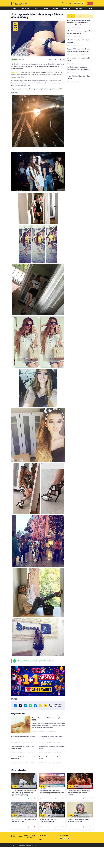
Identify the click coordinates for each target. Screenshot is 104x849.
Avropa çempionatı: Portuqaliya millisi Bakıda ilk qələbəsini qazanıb (79, 793)
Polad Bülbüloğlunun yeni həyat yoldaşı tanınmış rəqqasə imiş (79, 32)
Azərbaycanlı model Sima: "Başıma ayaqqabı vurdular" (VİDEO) (22, 747)
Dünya (90, 8)
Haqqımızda (42, 835)
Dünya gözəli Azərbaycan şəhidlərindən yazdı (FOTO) (23, 737)
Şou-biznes (79, 8)
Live (91, 3)
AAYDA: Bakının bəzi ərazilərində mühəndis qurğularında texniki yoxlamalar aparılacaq (24, 793)
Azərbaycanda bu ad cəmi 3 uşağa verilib (78, 59)
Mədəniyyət (67, 8)
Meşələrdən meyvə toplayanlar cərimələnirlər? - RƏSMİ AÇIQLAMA (78, 68)
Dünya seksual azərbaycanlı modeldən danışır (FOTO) (51, 757)
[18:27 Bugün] (24, 809)
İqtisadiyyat (25, 8)
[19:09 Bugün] (24, 780)
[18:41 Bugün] (80, 780)
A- (61, 59)
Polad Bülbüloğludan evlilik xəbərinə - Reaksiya (79, 41)
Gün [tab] (71, 16)
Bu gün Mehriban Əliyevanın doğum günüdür (78, 77)
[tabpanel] (80, 51)
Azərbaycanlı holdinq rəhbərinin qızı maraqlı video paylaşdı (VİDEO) (24, 757)
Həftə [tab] (79, 16)
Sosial (37, 8)
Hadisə (55, 8)
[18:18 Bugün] (80, 809)
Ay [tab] (88, 16)
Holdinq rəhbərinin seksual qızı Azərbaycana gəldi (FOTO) (51, 747)
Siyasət (13, 8)
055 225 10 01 (58, 706)
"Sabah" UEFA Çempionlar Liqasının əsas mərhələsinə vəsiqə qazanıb (78, 50)
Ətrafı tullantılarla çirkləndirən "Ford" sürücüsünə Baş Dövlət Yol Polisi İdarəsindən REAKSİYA (79, 23)
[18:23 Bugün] (52, 809)
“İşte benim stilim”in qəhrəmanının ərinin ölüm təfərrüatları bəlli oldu (50, 737)
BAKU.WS (14, 72)
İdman (46, 8)
